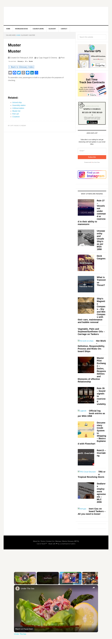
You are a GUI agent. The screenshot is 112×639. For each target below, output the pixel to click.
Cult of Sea (22, 16)
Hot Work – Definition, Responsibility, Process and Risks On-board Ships (92, 346)
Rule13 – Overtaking (101, 453)
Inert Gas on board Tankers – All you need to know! (92, 511)
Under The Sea (27, 588)
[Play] (70, 578)
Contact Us (50, 541)
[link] (17, 588)
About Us (36, 541)
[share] (94, 587)
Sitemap (58, 541)
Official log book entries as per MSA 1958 (91, 413)
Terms (43, 541)
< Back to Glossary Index (21, 67)
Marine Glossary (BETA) (70, 541)
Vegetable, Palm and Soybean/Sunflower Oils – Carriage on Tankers (91, 331)
